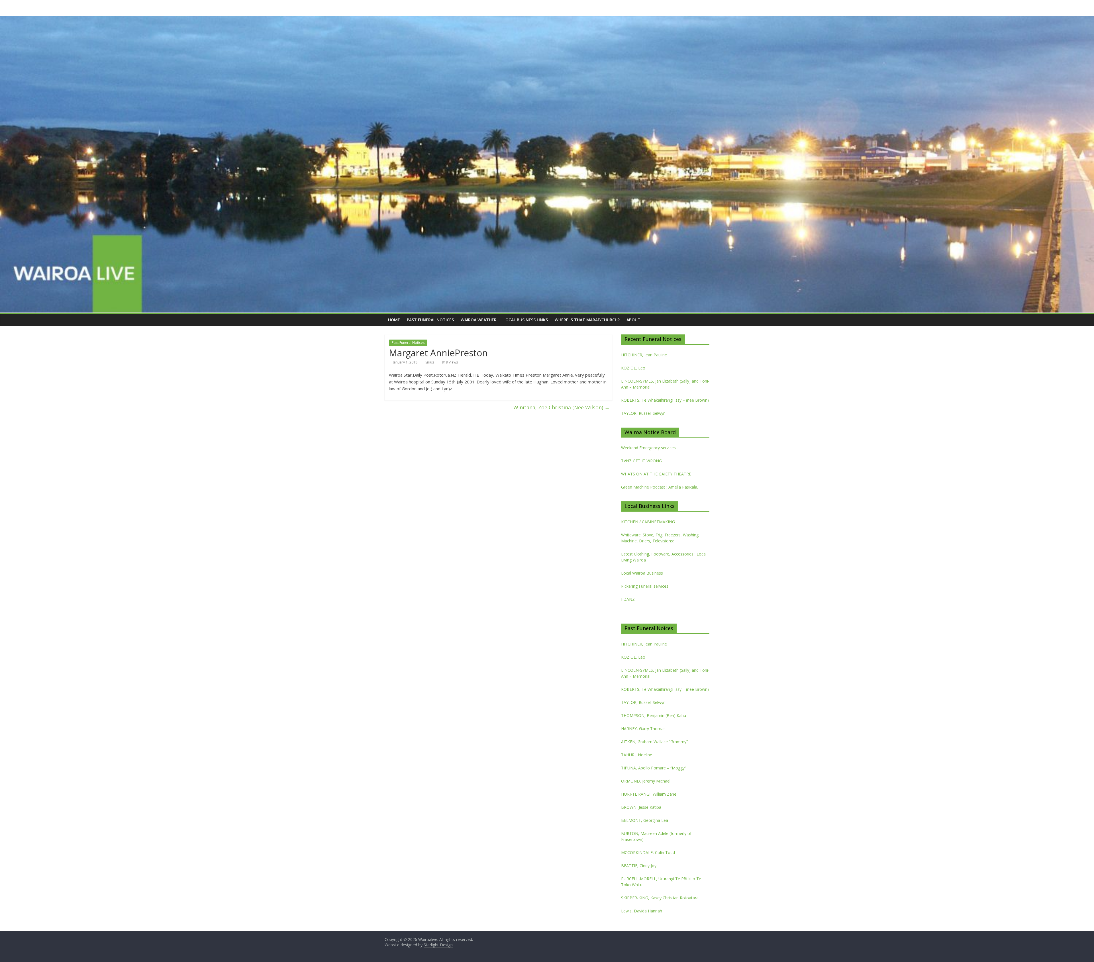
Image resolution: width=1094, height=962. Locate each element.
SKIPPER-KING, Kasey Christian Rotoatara (660, 897)
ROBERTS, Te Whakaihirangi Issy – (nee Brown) (665, 400)
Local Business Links (525, 319)
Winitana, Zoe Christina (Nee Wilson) (561, 407)
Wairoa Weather (479, 319)
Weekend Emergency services (648, 447)
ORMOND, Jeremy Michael (645, 781)
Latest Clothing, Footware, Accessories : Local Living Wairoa (664, 557)
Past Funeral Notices (430, 319)
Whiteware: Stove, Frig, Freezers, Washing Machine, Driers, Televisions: (660, 538)
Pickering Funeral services (644, 586)
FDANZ (628, 599)
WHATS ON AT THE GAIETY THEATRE (656, 474)
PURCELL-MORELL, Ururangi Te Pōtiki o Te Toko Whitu (661, 881)
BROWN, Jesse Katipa (641, 807)
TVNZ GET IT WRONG (641, 460)
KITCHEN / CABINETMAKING (648, 521)
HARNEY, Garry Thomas (643, 728)
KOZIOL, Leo (633, 368)
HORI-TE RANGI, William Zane (648, 794)
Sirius (429, 362)
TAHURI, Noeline (636, 754)
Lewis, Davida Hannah (641, 911)
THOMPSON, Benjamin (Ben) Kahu (653, 715)
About (633, 319)
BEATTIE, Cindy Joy (638, 865)
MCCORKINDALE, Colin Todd (648, 852)
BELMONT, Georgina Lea (644, 820)
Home (394, 319)
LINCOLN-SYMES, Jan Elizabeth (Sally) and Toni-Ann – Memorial (665, 384)
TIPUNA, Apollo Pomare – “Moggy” (653, 768)
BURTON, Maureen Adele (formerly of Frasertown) (656, 836)
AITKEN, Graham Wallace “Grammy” (654, 741)
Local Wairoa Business (642, 573)
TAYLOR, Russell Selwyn (643, 413)
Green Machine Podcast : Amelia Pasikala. (659, 487)
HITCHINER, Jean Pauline (644, 355)
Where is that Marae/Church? (587, 319)
